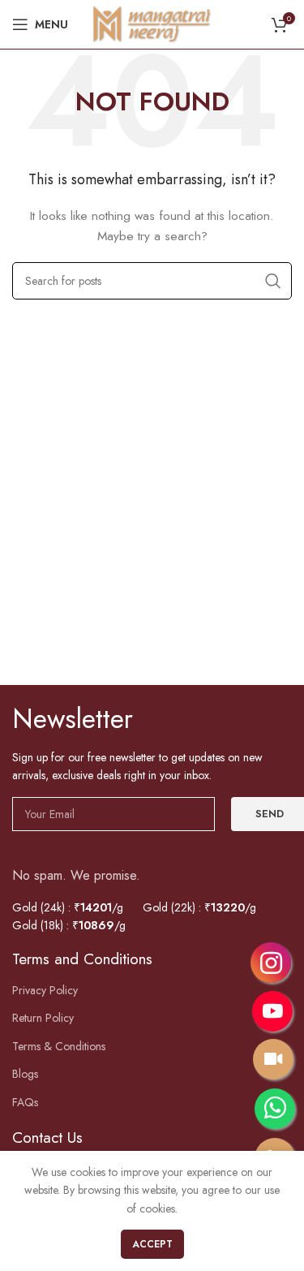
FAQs (25, 1102)
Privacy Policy (45, 990)
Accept (152, 1244)
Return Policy (43, 1018)
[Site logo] (152, 23)
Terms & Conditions (58, 1046)
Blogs (25, 1074)
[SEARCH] (273, 280)
